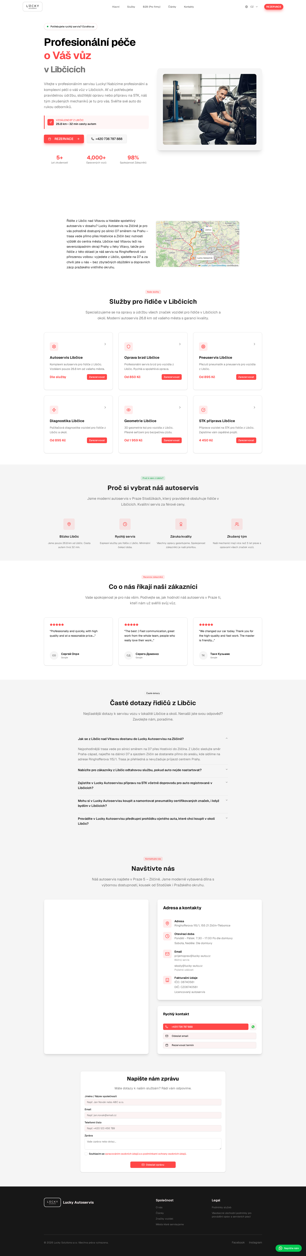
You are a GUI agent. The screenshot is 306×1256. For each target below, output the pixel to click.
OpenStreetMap (218, 265)
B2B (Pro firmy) (151, 6)
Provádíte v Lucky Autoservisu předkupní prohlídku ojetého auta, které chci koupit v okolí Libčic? (146, 821)
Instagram (255, 1242)
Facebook (238, 1242)
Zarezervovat (97, 377)
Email (88, 1109)
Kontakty (189, 6)
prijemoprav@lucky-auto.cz (192, 956)
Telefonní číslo (93, 1122)
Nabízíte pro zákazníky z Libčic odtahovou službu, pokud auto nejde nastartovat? (140, 770)
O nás (159, 1207)
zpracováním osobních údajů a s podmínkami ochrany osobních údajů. (145, 1153)
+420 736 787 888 (108, 139)
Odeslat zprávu (155, 1164)
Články (172, 6)
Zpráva (89, 1135)
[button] (201, 230)
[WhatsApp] (253, 1027)
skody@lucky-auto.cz (188, 966)
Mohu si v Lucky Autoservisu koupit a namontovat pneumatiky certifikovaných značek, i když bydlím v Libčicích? (148, 803)
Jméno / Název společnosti (101, 1096)
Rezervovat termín (183, 1045)
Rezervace (273, 6)
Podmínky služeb (221, 1207)
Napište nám (291, 1248)
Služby (131, 6)
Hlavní (115, 6)
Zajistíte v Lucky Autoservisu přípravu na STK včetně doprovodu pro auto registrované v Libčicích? (145, 785)
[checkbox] (86, 1153)
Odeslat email (180, 1036)
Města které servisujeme (170, 1224)
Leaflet (204, 265)
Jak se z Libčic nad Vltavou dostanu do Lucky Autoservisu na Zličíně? (131, 739)
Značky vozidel (164, 1218)
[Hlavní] (32, 7)
